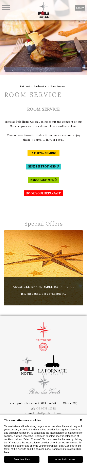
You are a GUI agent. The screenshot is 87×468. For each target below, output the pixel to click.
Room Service (57, 86)
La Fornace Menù (43, 153)
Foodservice (40, 86)
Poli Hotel (25, 86)
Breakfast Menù (43, 180)
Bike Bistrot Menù (43, 166)
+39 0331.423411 (46, 408)
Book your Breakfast (43, 193)
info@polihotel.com (48, 413)
